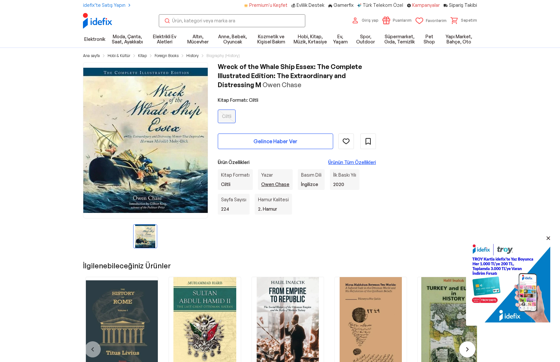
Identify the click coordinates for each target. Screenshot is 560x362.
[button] (463, 20)
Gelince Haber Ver (275, 141)
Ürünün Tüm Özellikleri (352, 162)
